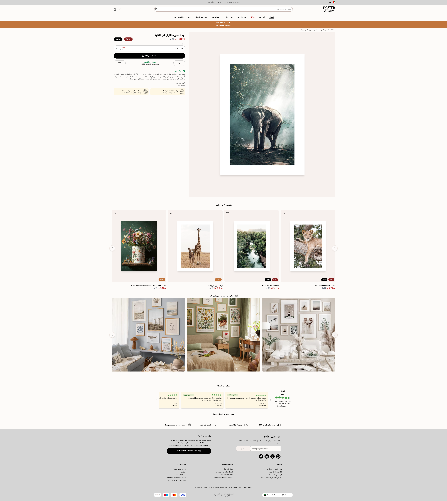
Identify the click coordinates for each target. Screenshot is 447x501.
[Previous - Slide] (335, 248)
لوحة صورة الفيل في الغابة (307, 30)
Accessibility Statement (223, 477)
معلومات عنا (228, 469)
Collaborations (227, 475)
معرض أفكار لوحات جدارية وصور (270, 477)
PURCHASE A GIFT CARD (187, 451)
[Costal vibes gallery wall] (148, 334)
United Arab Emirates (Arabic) (277, 495)
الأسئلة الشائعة (181, 475)
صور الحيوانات (322, 30)
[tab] (120, 9)
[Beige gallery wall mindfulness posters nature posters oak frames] (298, 334)
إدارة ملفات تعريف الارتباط (177, 480)
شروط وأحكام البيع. (245, 487)
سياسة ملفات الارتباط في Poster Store (223, 487)
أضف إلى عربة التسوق (149, 56)
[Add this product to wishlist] (120, 63)
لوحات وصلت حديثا (275, 475)
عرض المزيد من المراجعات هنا (223, 414)
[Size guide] (179, 63)
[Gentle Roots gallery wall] (223, 334)
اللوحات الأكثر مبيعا (275, 472)
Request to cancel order (176, 477)
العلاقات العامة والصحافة (224, 472)
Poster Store (229, 494)
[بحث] (156, 9)
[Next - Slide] (112, 248)
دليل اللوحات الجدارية (274, 469)
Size (183, 44)
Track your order (179, 469)
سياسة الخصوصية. (201, 487)
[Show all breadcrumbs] (332, 30)
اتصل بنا (183, 472)
